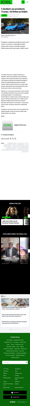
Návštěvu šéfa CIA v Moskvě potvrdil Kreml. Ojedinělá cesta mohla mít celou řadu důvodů (14, 322)
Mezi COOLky (5, 258)
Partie (8, 344)
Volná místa (5, 371)
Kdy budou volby (19, 344)
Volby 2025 (17, 348)
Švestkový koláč (15, 357)
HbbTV (4, 375)
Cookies (5, 381)
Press (16, 371)
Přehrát (5, 256)
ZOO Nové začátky (10, 346)
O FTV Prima (5, 368)
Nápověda (17, 381)
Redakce (17, 383)
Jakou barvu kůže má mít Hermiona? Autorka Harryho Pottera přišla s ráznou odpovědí (10, 222)
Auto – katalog (20, 346)
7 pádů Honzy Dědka (8, 348)
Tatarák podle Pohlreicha (12, 351)
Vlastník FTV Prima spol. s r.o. (8, 384)
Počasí (12, 344)
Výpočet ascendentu (21, 353)
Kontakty (17, 375)
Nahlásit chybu (6, 387)
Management (17, 368)
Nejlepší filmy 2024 (18, 340)
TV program (16, 342)
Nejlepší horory (8, 342)
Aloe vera (21, 351)
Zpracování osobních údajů (19, 378)
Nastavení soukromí (19, 387)
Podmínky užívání (6, 377)
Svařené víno (24, 348)
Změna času (23, 342)
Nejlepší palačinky (20, 355)
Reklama (5, 373)
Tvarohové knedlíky (10, 355)
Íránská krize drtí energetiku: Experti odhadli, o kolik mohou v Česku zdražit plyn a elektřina (14, 308)
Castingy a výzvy (18, 373)
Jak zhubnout (10, 340)
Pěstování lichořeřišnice (9, 353)
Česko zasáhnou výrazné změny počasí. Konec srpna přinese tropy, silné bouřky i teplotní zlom (14, 315)
